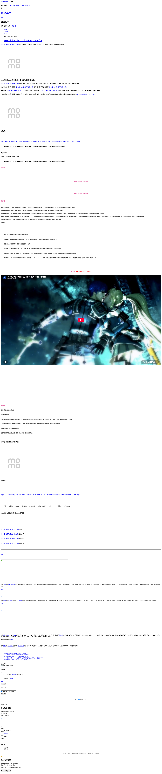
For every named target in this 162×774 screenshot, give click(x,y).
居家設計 (14, 26)
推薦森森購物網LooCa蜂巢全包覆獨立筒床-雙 (15, 653)
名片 (5, 33)
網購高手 (6, 13)
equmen (10, 600)
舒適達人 (10, 646)
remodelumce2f (4, 667)
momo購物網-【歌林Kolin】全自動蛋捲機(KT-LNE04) (17, 656)
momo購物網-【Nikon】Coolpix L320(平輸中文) (15, 659)
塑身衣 (2, 589)
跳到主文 (3, 17)
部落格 (6, 31)
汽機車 (11, 678)
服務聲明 (97, 753)
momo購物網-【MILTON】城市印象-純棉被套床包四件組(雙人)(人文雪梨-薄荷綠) (23, 658)
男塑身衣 (20, 600)
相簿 (5, 29)
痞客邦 (13, 674)
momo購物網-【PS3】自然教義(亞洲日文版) (23, 41)
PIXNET (68, 753)
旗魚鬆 (61, 635)
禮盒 (12, 639)
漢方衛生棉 (21, 646)
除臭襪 (4, 584)
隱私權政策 (90, 753)
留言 (16, 674)
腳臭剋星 (13, 584)
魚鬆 (2, 603)
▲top (2, 681)
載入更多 (3, 684)
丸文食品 (14, 635)
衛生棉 (4, 646)
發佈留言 (3, 693)
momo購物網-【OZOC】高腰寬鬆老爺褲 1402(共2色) (16, 654)
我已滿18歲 (4, 770)
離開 (10, 770)
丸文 (8, 635)
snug (2, 554)
